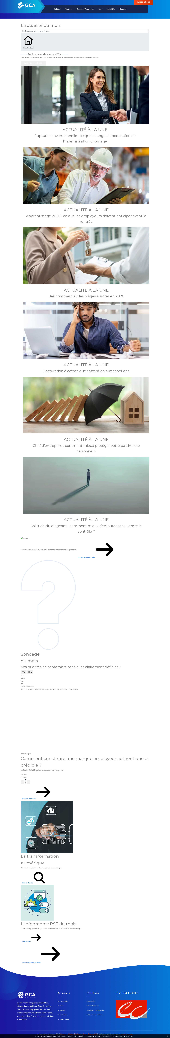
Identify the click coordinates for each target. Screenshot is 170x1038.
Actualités (111, 9)
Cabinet (57, 9)
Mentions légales (67, 1034)
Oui (23, 672)
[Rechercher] (148, 31)
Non (30, 672)
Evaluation (63, 1015)
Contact (122, 9)
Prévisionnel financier (96, 1010)
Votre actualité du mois (31, 962)
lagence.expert (127, 1034)
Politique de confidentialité (86, 1034)
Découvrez (26, 941)
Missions (68, 9)
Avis (100, 9)
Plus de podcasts (29, 798)
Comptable (64, 1001)
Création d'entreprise (85, 9)
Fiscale (62, 1006)
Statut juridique (93, 1006)
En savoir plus (128, 1036)
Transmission (64, 1019)
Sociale (62, 1010)
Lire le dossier (28, 883)
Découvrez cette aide (87, 558)
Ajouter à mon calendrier (33, 63)
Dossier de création (95, 1015)
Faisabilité (91, 1001)
